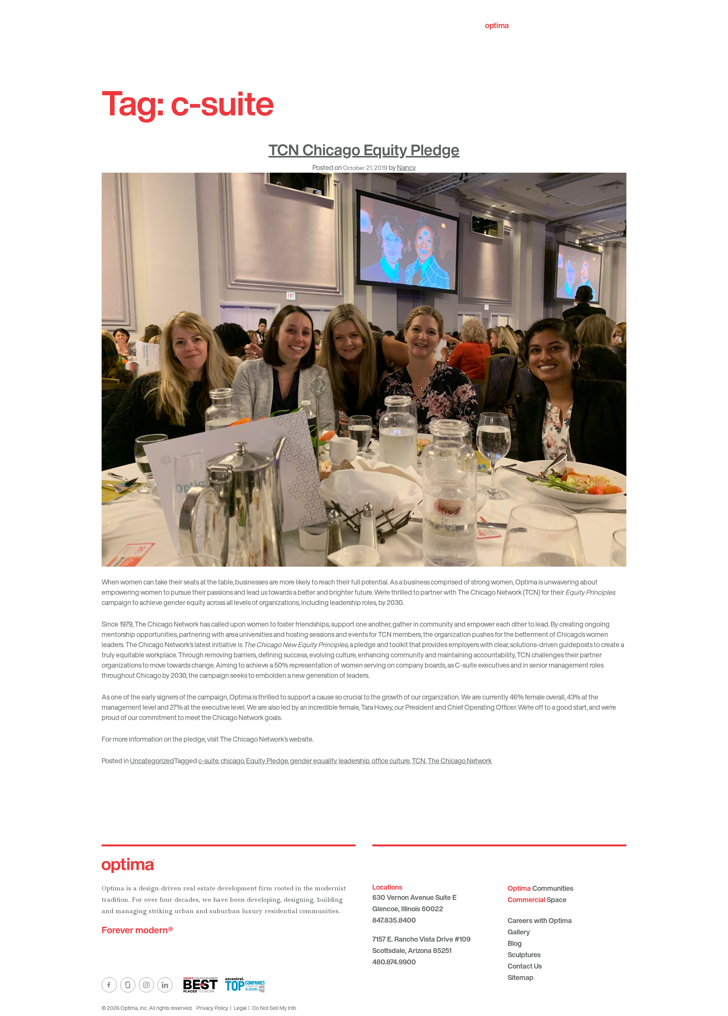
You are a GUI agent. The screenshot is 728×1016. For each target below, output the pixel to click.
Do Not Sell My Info (274, 1008)
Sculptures (524, 954)
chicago (232, 761)
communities (520, 25)
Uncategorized (152, 761)
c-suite (208, 761)
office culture (391, 761)
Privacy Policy (212, 1008)
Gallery (519, 932)
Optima (526, 582)
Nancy (406, 167)
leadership (354, 761)
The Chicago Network (460, 761)
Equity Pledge (267, 761)
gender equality (313, 761)
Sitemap (520, 977)
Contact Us (525, 966)
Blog (515, 943)
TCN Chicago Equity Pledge (364, 150)
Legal (240, 1008)
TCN (418, 761)
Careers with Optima (540, 920)
